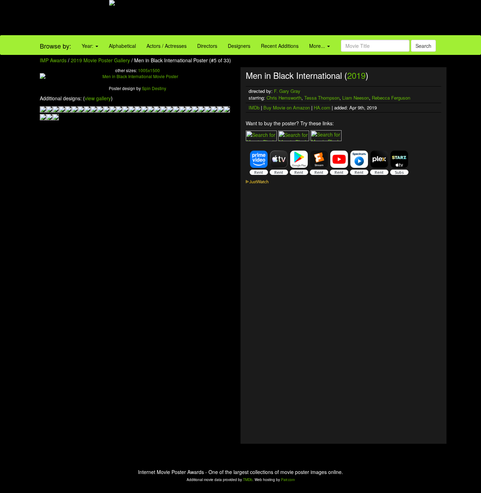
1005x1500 (149, 70)
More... (317, 45)
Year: (88, 45)
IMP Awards (53, 60)
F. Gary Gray (287, 91)
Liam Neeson (355, 97)
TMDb (247, 479)
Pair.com (288, 479)
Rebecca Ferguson (391, 97)
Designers (239, 45)
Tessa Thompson (321, 97)
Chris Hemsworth (284, 97)
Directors (207, 45)
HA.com (322, 107)
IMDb (254, 107)
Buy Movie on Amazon (286, 107)
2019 (356, 75)
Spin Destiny (154, 88)
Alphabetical (122, 45)
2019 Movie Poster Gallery (100, 60)
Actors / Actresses (166, 45)
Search (423, 45)
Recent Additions (280, 45)
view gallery (98, 98)
